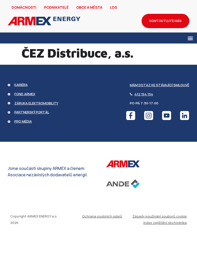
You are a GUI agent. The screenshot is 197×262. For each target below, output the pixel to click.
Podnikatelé (56, 7)
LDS (113, 7)
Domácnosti (24, 7)
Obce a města (89, 7)
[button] (190, 38)
